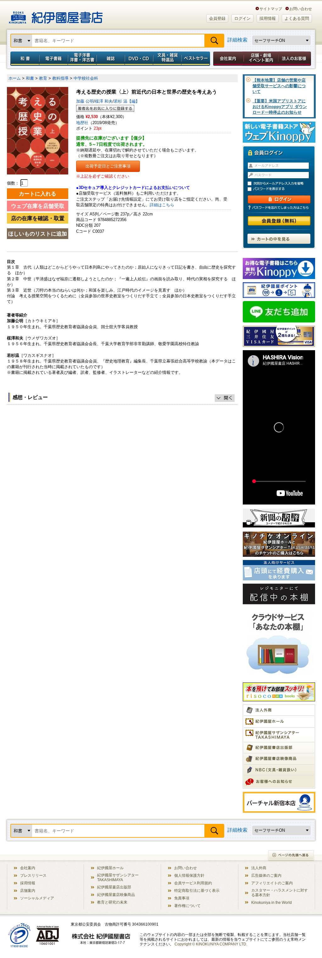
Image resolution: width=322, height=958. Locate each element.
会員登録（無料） (279, 221)
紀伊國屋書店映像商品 (116, 894)
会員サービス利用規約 (193, 883)
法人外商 (258, 868)
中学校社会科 (86, 78)
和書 (23, 58)
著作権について (187, 906)
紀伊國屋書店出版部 (114, 887)
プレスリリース (33, 875)
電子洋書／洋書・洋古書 (82, 58)
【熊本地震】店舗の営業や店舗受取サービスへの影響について (279, 86)
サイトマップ (270, 9)
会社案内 (227, 58)
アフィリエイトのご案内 (272, 883)
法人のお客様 (295, 58)
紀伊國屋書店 (56, 15)
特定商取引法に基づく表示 (196, 890)
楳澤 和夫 (104, 101)
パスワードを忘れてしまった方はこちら (278, 207)
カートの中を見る (278, 239)
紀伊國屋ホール (110, 868)
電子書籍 (53, 58)
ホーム (14, 78)
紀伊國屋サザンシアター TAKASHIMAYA (118, 877)
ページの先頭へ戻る (291, 856)
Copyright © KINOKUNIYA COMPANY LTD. (211, 944)
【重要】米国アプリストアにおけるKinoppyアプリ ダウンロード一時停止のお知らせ (280, 107)
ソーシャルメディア (37, 898)
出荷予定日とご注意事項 (108, 166)
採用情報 (267, 18)
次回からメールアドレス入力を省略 (281, 183)
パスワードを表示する (281, 189)
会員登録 (217, 18)
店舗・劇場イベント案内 (260, 58)
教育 (43, 78)
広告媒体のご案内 (266, 875)
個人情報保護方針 (189, 875)
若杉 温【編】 (127, 101)
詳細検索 (237, 40)
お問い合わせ (300, 9)
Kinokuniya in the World (271, 902)
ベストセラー (196, 58)
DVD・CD (139, 58)
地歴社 (82, 122)
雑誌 (110, 58)
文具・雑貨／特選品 (167, 58)
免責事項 (181, 898)
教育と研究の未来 (112, 902)
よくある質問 (297, 18)
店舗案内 (27, 890)
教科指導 (60, 78)
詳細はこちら (162, 204)
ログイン (242, 18)
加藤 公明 (85, 101)
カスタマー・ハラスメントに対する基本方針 (279, 892)
